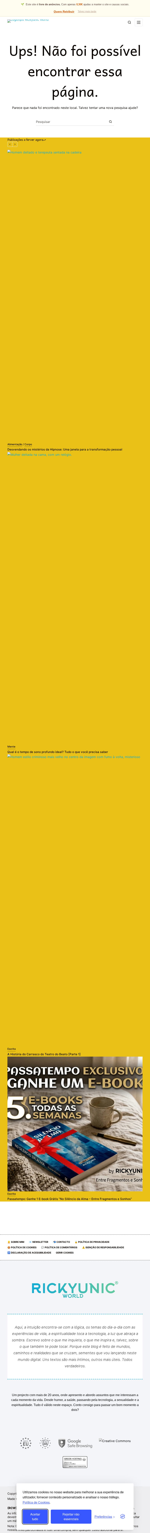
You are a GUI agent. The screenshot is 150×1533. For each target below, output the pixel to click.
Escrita (11, 1048)
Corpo (28, 444)
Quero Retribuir (64, 11)
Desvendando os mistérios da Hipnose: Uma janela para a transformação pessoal (64, 449)
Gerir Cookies (65, 1252)
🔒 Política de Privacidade (92, 1241)
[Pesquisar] (129, 22)
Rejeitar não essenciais (70, 1516)
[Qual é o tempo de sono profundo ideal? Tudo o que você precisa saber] (74, 598)
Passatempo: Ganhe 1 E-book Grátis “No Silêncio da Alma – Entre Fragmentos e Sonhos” (69, 1199)
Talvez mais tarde (87, 11)
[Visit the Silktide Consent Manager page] (122, 1516)
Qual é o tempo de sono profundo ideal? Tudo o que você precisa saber (57, 752)
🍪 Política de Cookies (22, 1247)
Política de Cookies (36, 1502)
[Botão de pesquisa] (110, 121)
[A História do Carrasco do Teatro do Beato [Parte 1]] (74, 900)
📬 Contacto (61, 1241)
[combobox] (71, 122)
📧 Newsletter (38, 1241)
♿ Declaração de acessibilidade (29, 1252)
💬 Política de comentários (59, 1247)
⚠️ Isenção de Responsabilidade (103, 1247)
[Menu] (139, 22)
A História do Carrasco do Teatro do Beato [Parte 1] (44, 1054)
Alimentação (14, 444)
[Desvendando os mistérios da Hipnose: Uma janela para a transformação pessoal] (74, 296)
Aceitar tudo (35, 1516)
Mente (11, 746)
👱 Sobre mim (15, 1241)
